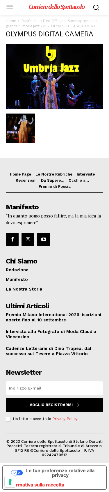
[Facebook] (12, 239)
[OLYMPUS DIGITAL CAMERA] (54, 107)
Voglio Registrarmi (51, 405)
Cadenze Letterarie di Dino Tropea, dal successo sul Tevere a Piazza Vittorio (48, 351)
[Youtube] (43, 239)
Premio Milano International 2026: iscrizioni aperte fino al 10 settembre (53, 317)
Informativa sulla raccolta (35, 485)
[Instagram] (28, 239)
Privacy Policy (64, 419)
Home (11, 20)
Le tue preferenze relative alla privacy (60, 473)
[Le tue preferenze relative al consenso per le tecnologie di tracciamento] (10, 481)
